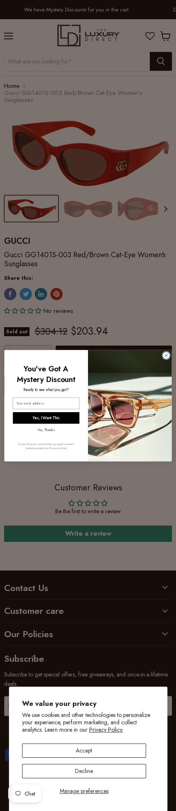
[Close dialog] (166, 355)
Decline (84, 771)
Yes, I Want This (46, 417)
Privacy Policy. (106, 730)
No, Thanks (46, 429)
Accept (84, 750)
